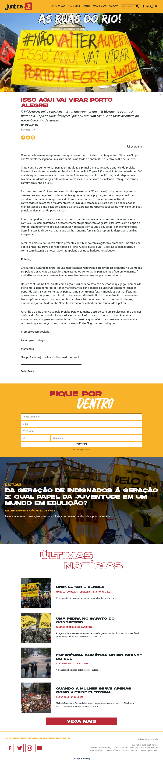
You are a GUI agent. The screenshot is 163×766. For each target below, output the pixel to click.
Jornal (86, 6)
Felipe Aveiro (29, 125)
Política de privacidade (81, 450)
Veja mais (81, 722)
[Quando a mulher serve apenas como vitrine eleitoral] (38, 698)
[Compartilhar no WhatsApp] (33, 137)
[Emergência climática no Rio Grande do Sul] (38, 663)
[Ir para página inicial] (18, 9)
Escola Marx (99, 6)
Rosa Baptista (89, 592)
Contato (113, 6)
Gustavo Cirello (65, 664)
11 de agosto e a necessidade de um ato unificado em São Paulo (86, 598)
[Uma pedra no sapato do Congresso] (38, 628)
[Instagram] (152, 6)
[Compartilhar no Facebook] (23, 137)
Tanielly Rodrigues (67, 627)
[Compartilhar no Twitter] (28, 137)
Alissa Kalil (62, 697)
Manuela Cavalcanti (67, 592)
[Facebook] (143, 6)
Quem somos (58, 6)
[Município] (96, 438)
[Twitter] (147, 6)
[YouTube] (156, 6)
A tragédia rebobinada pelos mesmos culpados (78, 670)
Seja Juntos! (73, 6)
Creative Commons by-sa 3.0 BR (143, 750)
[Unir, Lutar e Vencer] (38, 593)
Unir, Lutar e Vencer (80, 587)
